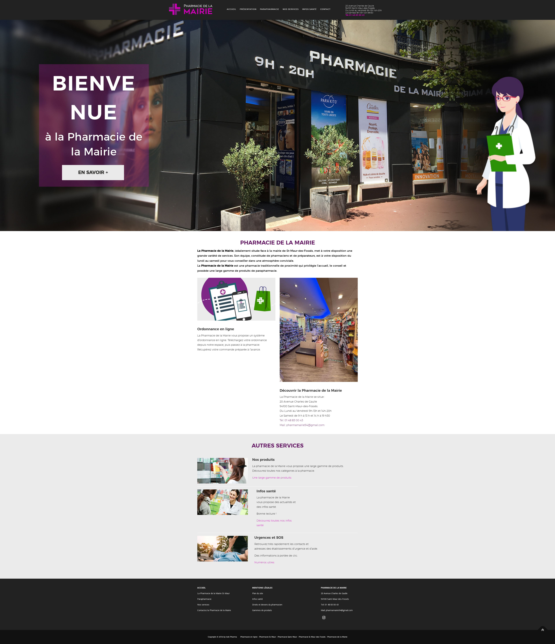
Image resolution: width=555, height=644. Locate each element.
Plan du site (257, 593)
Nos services (291, 9)
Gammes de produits (262, 610)
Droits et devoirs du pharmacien (267, 604)
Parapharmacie (269, 9)
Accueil (231, 9)
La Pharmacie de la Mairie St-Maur (213, 593)
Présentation (248, 9)
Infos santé (309, 9)
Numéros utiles (264, 562)
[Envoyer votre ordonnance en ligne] (236, 298)
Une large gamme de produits (271, 478)
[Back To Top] (543, 630)
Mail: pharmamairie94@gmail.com (302, 425)
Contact (325, 9)
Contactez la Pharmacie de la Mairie (214, 610)
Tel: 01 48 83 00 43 (291, 420)
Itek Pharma (231, 637)
